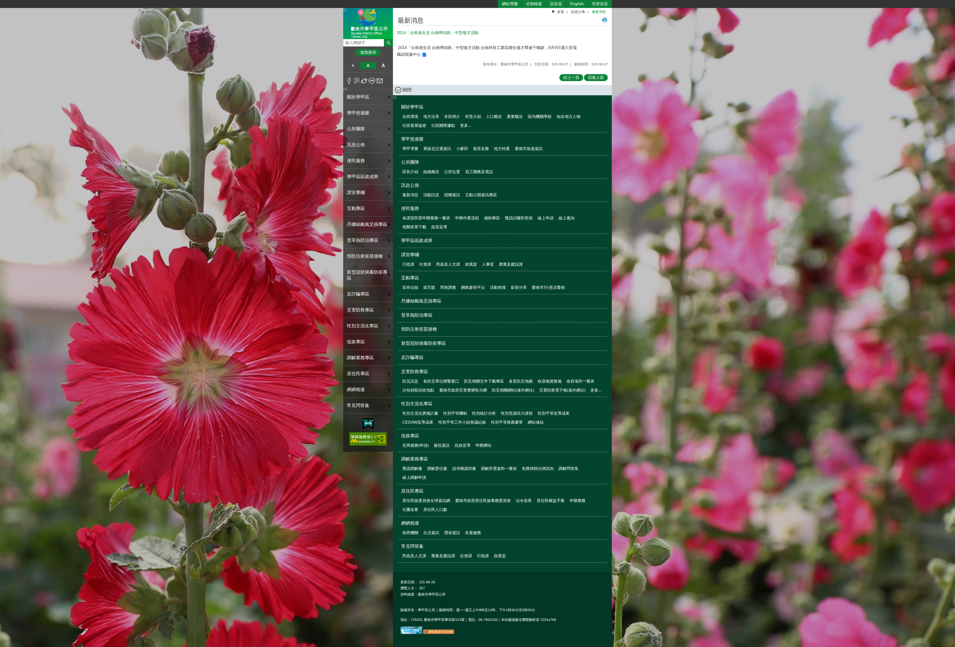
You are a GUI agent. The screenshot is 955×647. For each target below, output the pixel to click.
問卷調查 (448, 287)
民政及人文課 (448, 264)
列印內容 (604, 20)
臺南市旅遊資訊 (529, 149)
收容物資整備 (550, 381)
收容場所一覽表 (580, 381)
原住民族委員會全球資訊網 (426, 500)
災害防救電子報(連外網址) (562, 390)
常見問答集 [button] (358, 405)
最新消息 (599, 12)
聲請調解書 (412, 468)
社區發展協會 (414, 125)
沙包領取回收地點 (418, 390)
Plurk (357, 80)
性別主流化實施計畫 (420, 413)
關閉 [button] (407, 89)
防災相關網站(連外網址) (513, 390)
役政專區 (410, 435)
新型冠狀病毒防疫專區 (367, 275)
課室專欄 (410, 254)
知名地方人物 (568, 116)
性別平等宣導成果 (554, 413)
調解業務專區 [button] (360, 357)
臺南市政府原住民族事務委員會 (483, 500)
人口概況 (494, 116)
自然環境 (410, 116)
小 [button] (352, 65)
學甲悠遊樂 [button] (358, 112)
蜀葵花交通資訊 (437, 149)
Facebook (349, 80)
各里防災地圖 (521, 381)
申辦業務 (577, 500)
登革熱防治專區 (362, 240)
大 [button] (383, 65)
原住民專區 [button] (358, 373)
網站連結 (536, 422)
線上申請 (546, 218)
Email (379, 80)
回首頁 (556, 4)
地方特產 (502, 149)
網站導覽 (510, 4)
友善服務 (473, 533)
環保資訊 (452, 533)
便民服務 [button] (356, 160)
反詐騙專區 (358, 294)
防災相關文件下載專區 (484, 381)
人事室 (488, 264)
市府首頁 (600, 4)
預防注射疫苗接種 (365, 256)
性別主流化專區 (416, 403)
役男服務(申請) (415, 445)
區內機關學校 (540, 116)
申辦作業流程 (467, 218)
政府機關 (410, 533)
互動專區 (410, 277)
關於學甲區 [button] (358, 97)
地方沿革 (431, 116)
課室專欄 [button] (356, 192)
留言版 (429, 287)
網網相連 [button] (356, 389)
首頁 (560, 12)
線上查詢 (566, 218)
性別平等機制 (455, 413)
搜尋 (347, 41)
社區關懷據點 (443, 125)
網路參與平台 (473, 287)
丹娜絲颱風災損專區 (367, 224)
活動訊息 (431, 195)
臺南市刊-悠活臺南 (548, 287)
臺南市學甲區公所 (368, 23)
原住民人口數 (435, 509)
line (372, 80)
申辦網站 (483, 445)
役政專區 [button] (356, 341)
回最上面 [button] (596, 77)
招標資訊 (452, 195)
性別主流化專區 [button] (362, 325)
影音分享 (519, 287)
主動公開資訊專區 (481, 195)
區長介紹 (410, 172)
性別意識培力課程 (517, 413)
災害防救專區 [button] (360, 309)
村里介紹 (473, 116)
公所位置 (452, 172)
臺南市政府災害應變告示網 (463, 390)
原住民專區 (412, 491)
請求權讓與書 (464, 468)
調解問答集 (568, 468)
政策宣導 (439, 227)
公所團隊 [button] (356, 128)
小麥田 (462, 149)
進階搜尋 (368, 52)
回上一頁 (571, 77)
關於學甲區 (412, 106)
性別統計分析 (484, 413)
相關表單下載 (414, 227)
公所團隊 (410, 162)
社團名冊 (410, 509)
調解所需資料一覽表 (499, 468)
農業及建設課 (511, 264)
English (577, 4)
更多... (465, 125)
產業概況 (515, 116)
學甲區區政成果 (362, 176)
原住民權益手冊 (551, 500)
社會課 (425, 264)
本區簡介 (452, 116)
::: (345, 9)
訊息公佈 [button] (356, 144)
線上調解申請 (414, 477)
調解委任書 (437, 468)
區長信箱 (410, 287)
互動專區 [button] (356, 208)
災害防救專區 (414, 371)
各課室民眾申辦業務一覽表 (426, 218)
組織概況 (431, 172)
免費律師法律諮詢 (538, 468)
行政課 (408, 264)
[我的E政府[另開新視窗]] (368, 424)
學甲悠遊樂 (412, 139)
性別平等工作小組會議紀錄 (462, 422)
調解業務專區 (414, 458)
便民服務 (410, 208)
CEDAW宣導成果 (417, 422)
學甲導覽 (410, 149)
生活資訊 (431, 533)
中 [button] (368, 65)
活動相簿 (498, 287)
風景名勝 (481, 149)
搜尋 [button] (388, 43)
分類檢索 (534, 4)
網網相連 (410, 523)
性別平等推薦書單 (507, 422)
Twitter (364, 80)
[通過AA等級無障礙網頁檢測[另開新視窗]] (368, 439)
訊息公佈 (578, 12)
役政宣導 (463, 445)
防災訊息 (410, 381)
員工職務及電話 (479, 172)
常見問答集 (412, 546)
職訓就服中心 (409, 54)
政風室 (471, 264)
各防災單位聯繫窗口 (441, 381)
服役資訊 (442, 445)
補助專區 (492, 218)
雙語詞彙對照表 (519, 218)
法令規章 (524, 500)
